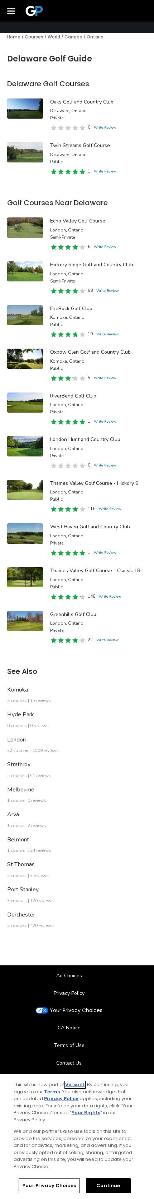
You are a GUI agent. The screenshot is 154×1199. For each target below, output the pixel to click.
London (16, 740)
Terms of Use (69, 1045)
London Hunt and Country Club (85, 439)
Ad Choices (69, 975)
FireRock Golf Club (71, 308)
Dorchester (21, 915)
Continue (108, 1185)
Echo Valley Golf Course (77, 220)
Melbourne (20, 790)
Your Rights (86, 1112)
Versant (75, 1084)
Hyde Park (20, 714)
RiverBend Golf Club (73, 395)
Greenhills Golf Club (73, 614)
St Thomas (21, 864)
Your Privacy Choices (76, 1010)
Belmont (18, 840)
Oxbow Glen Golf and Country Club (90, 352)
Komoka (17, 690)
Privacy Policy (69, 993)
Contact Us (69, 1063)
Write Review (105, 127)
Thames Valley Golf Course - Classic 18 (95, 570)
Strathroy (18, 764)
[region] (77, 1136)
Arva (13, 814)
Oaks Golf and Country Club (82, 101)
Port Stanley (23, 889)
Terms (52, 1091)
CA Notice (69, 1027)
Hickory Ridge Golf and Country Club (91, 264)
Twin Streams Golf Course (80, 145)
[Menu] (11, 11)
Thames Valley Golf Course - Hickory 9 (94, 483)
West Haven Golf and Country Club (90, 526)
